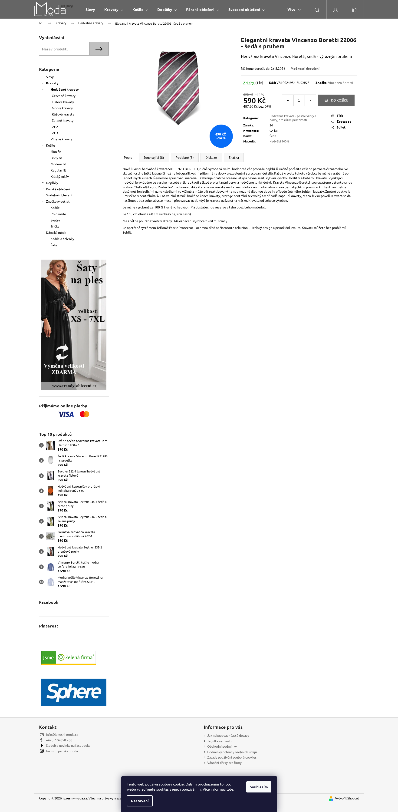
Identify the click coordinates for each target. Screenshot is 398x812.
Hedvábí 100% (279, 141)
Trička (55, 226)
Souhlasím (259, 786)
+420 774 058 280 (59, 740)
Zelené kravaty (62, 120)
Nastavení (140, 800)
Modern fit (58, 164)
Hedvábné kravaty (65, 89)
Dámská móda (56, 232)
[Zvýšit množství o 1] (310, 100)
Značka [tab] (234, 157)
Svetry (55, 220)
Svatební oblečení (59, 195)
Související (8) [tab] (154, 157)
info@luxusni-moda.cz (62, 734)
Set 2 (54, 127)
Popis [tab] (128, 157)
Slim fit (56, 151)
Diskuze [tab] (211, 157)
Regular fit (58, 170)
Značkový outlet (58, 201)
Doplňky (52, 183)
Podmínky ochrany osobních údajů (232, 752)
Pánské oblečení (58, 189)
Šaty (54, 245)
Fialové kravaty (63, 102)
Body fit (56, 158)
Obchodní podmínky (222, 746)
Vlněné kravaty (61, 139)
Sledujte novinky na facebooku (68, 745)
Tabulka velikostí (219, 741)
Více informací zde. (218, 789)
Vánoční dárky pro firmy (224, 762)
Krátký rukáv (60, 176)
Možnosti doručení (305, 68)
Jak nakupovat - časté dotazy (228, 735)
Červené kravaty (64, 95)
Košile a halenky (62, 239)
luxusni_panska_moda (62, 751)
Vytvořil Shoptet (347, 798)
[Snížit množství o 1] (287, 100)
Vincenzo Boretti (340, 82)
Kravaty (52, 83)
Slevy (50, 77)
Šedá (273, 136)
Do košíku (339, 100)
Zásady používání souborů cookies (232, 757)
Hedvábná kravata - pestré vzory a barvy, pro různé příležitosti (293, 118)
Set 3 (54, 133)
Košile (50, 145)
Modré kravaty (62, 108)
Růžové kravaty (63, 114)
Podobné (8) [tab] (185, 157)
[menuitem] (90, 9)
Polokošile (58, 214)
